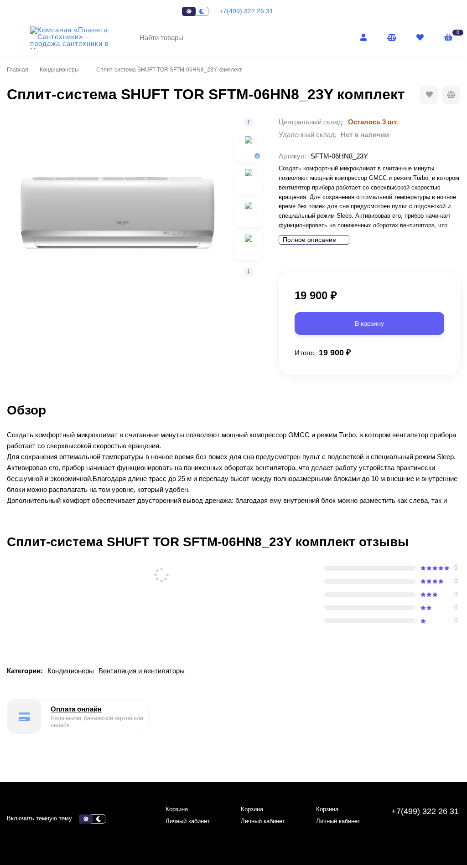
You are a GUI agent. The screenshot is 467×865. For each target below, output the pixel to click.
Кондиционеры (59, 70)
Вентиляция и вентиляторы (142, 671)
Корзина (177, 809)
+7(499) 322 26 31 (247, 11)
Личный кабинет (188, 821)
